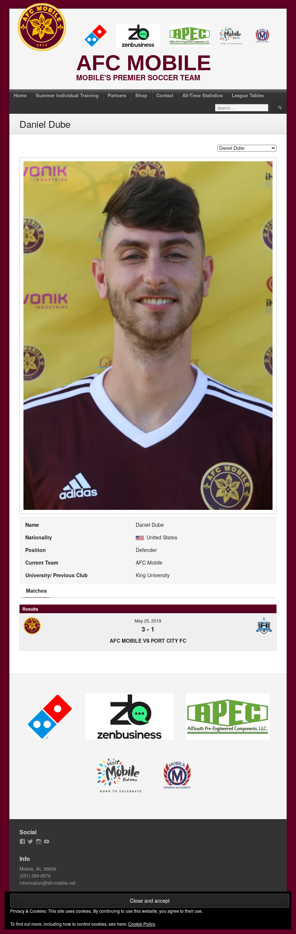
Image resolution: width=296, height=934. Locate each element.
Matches (36, 590)
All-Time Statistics (202, 95)
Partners (117, 95)
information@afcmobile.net (47, 882)
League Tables (248, 95)
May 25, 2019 (148, 621)
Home (20, 95)
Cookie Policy (141, 924)
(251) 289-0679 (35, 875)
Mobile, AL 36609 (37, 868)
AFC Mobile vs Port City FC (148, 640)
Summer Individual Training (67, 95)
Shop (141, 95)
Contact (164, 95)
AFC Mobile (143, 63)
